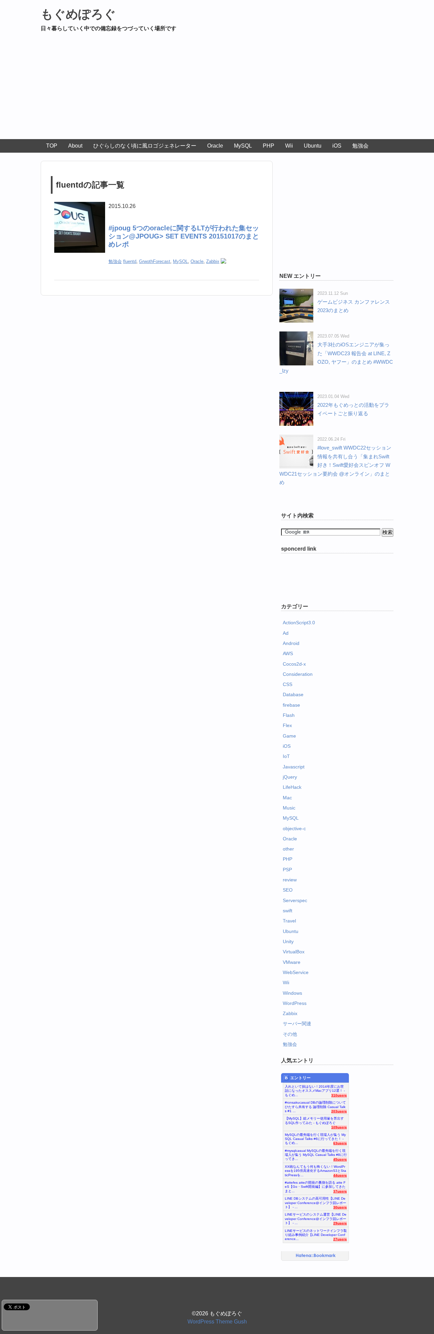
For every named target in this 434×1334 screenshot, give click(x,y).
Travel (289, 920)
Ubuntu (312, 146)
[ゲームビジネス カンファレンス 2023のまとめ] (296, 293)
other (288, 849)
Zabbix (212, 261)
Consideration (298, 674)
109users (339, 1127)
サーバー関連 (297, 1023)
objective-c (294, 828)
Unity (288, 941)
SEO (288, 890)
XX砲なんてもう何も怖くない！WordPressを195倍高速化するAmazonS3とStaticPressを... (315, 1169)
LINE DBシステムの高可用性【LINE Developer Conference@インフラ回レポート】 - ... (315, 1201)
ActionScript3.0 (299, 622)
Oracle (215, 146)
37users (340, 1191)
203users (339, 1111)
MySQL (243, 146)
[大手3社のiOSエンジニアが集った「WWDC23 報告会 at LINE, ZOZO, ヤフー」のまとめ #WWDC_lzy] (296, 336)
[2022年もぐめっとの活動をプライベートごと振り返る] (296, 396)
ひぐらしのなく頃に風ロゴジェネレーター (144, 146)
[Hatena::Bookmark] (316, 1256)
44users (340, 1175)
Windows (292, 993)
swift (287, 910)
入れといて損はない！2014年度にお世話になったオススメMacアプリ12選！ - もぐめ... (315, 1089)
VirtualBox (293, 951)
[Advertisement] (217, 88)
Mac (287, 797)
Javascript (293, 766)
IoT (286, 756)
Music (289, 808)
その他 (290, 1034)
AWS (288, 653)
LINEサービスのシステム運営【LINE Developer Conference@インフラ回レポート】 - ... (316, 1217)
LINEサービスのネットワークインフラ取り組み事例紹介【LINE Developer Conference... (316, 1233)
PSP (287, 869)
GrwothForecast (154, 261)
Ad (286, 633)
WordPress (295, 1003)
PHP (268, 146)
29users (340, 1223)
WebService (296, 972)
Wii (289, 146)
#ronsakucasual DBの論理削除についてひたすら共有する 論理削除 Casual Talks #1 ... (315, 1105)
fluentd (129, 261)
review (290, 879)
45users (340, 1159)
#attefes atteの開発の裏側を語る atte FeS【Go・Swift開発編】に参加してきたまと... (315, 1185)
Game (289, 736)
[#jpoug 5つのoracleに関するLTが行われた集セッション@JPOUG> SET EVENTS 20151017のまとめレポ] (79, 206)
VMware (291, 962)
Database (293, 694)
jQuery (290, 777)
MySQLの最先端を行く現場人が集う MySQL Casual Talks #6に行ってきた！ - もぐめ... (315, 1137)
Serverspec (295, 900)
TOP (51, 146)
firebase (291, 705)
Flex (287, 725)
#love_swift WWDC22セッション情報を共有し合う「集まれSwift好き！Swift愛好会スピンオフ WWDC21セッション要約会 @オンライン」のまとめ (335, 465)
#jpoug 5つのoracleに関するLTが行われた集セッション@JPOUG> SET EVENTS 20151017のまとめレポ (183, 236)
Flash (289, 715)
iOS (336, 146)
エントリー (300, 1077)
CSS (287, 684)
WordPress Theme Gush (217, 1322)
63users (340, 1143)
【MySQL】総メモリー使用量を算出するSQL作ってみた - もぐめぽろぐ (314, 1120)
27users (340, 1239)
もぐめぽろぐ (78, 14)
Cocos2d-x (294, 664)
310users (339, 1095)
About (75, 146)
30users (340, 1207)
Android (291, 643)
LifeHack (292, 787)
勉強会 (360, 146)
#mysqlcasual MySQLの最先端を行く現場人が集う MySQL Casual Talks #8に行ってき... (316, 1153)
